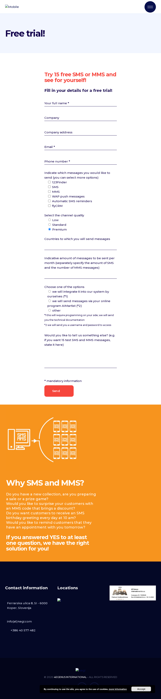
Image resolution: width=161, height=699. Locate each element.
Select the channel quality (64, 215)
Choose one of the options (64, 287)
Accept (141, 689)
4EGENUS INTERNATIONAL (70, 677)
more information (118, 689)
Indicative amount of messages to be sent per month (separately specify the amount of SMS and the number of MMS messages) (79, 262)
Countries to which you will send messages (77, 239)
